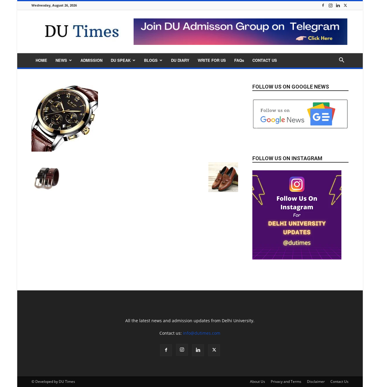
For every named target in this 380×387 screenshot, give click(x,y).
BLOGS (151, 60)
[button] (341, 61)
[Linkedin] (338, 5)
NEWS (61, 60)
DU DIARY (180, 60)
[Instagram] (330, 5)
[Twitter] (345, 5)
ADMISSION (91, 60)
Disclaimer (316, 381)
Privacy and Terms (286, 381)
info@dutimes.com (201, 333)
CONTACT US (264, 60)
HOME (41, 60)
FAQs (239, 60)
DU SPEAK (121, 60)
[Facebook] (323, 5)
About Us (257, 381)
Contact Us (339, 381)
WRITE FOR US (212, 60)
